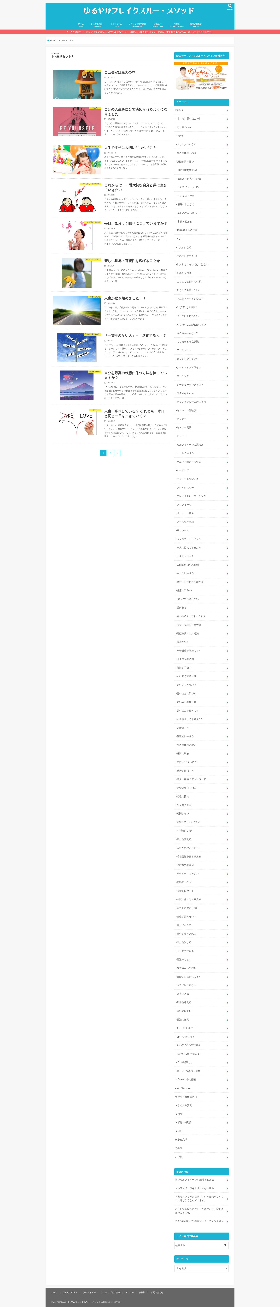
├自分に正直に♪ (184, 925)
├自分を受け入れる (185, 933)
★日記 (178, 1131)
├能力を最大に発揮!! (186, 908)
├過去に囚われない (185, 985)
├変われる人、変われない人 (190, 616)
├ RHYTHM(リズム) (186, 170)
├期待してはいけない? (187, 822)
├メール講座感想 (184, 522)
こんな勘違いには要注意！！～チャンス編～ (199, 1221)
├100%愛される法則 (186, 230)
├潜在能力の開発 (184, 865)
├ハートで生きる (184, 453)
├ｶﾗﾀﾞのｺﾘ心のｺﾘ (184, 1036)
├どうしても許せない (187, 290)
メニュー (158, 25)
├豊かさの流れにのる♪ (187, 976)
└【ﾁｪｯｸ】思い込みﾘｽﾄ (187, 118)
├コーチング (182, 376)
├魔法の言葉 (182, 1019)
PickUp (179, 110)
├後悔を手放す (183, 667)
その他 (178, 1148)
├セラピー (181, 436)
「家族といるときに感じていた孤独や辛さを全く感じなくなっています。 (199, 1199)
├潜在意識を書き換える (188, 856)
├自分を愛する (183, 942)
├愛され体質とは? (185, 745)
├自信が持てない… (185, 916)
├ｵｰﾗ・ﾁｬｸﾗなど (184, 1028)
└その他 (179, 135)
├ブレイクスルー (184, 487)
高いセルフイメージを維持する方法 (194, 1179)
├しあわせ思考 (183, 273)
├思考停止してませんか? (188, 719)
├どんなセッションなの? (188, 299)
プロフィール (116, 25)
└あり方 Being (183, 127)
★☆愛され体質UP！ (186, 1096)
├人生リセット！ (184, 556)
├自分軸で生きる (184, 951)
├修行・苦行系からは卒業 (189, 582)
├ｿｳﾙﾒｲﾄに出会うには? (187, 1053)
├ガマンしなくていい (187, 359)
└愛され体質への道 (185, 153)
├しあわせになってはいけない (191, 264)
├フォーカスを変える (187, 479)
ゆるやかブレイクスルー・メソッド (84, 1302)
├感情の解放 (182, 753)
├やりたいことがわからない (190, 324)
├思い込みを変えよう (187, 710)
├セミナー (181, 419)
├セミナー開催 (183, 427)
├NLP (178, 238)
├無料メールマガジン (187, 873)
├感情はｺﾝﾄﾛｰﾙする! (186, 762)
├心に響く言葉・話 (185, 676)
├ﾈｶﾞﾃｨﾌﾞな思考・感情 (187, 1071)
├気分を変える (183, 839)
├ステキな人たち (184, 393)
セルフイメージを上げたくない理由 (194, 1188)
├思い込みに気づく (185, 693)
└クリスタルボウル (185, 144)
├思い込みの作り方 (185, 702)
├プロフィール (183, 504)
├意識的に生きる (184, 736)
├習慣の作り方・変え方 (188, 899)
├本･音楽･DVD (183, 830)
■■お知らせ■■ (183, 1088)
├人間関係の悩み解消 (187, 565)
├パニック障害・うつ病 (188, 462)
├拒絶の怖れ (182, 796)
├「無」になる (183, 247)
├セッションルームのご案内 (190, 402)
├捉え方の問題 (183, 805)
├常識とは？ (182, 642)
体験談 (176, 25)
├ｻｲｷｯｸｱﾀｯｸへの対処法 (188, 1045)
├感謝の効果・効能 (185, 788)
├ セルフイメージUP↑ (187, 187)
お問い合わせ (196, 25)
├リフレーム (182, 530)
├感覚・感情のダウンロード (190, 779)
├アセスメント (183, 350)
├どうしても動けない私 (188, 281)
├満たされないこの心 (187, 848)
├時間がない (182, 813)
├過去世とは (182, 993)
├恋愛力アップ (183, 728)
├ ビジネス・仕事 (184, 196)
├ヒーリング (182, 470)
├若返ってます (183, 959)
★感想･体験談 (183, 1122)
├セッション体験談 (185, 410)
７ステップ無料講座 (137, 25)
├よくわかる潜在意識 (187, 341)
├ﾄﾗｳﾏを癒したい (184, 1062)
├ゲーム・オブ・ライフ (188, 367)
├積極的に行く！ (184, 890)
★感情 (178, 1114)
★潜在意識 (181, 1139)
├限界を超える (183, 1002)
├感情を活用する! (184, 770)
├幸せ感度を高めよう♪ (187, 650)
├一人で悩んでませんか (188, 547)
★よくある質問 (183, 1105)
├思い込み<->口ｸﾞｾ (186, 685)
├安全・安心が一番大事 (188, 625)
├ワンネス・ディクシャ (188, 539)
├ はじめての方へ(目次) (188, 178)
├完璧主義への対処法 (187, 633)
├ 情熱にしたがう (184, 204)
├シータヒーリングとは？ (189, 384)
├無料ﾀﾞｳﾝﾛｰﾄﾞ (183, 882)
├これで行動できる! (186, 256)
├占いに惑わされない (187, 599)
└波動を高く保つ (184, 161)
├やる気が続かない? (186, 333)
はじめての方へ (97, 25)
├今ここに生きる (184, 573)
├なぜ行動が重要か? (186, 307)
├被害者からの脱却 (185, 968)
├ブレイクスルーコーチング (190, 496)
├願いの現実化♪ (184, 1011)
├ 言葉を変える (183, 221)
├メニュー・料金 (184, 513)
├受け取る (181, 607)
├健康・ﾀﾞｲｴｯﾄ (183, 590)
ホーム (81, 25)
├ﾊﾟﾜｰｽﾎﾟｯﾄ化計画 (185, 1079)
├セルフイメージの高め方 (189, 444)
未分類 (178, 1156)
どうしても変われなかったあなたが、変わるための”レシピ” (199, 1211)
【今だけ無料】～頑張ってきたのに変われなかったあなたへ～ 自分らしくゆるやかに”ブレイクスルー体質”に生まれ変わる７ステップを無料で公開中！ (141, 32)
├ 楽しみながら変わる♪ (188, 213)
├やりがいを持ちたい (187, 316)
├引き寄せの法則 (184, 659)
